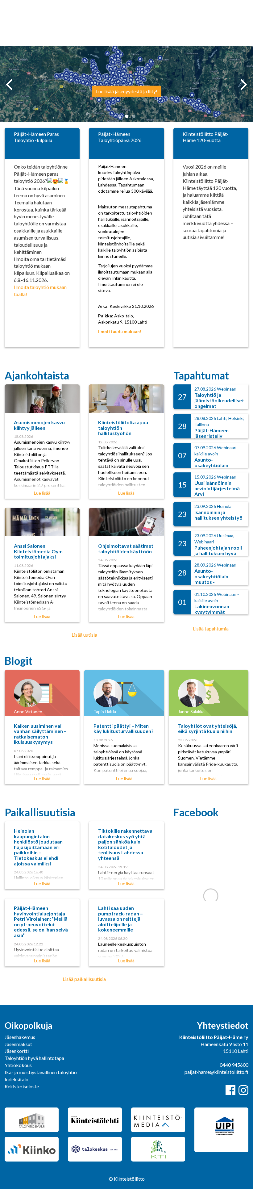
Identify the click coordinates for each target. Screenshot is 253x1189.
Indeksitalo (16, 1079)
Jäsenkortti (17, 1051)
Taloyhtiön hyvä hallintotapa (34, 1058)
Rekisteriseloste (22, 1086)
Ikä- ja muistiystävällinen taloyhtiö (41, 1072)
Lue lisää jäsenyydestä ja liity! (126, 91)
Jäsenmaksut (18, 1044)
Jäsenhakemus (20, 1037)
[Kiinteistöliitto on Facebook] (230, 1090)
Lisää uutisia (84, 635)
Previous (9, 84)
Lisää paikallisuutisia (84, 979)
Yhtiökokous (18, 1065)
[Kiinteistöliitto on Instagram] (243, 1090)
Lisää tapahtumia (211, 628)
